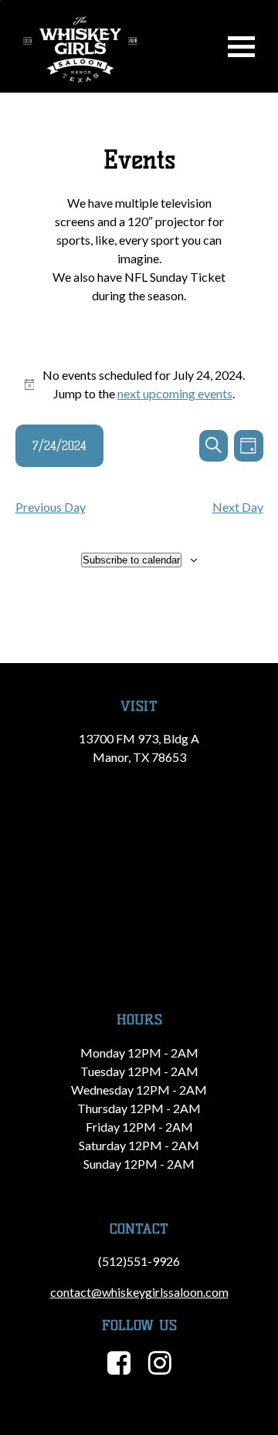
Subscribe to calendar (131, 560)
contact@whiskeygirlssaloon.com (139, 1291)
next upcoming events (174, 393)
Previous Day (50, 506)
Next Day (237, 506)
